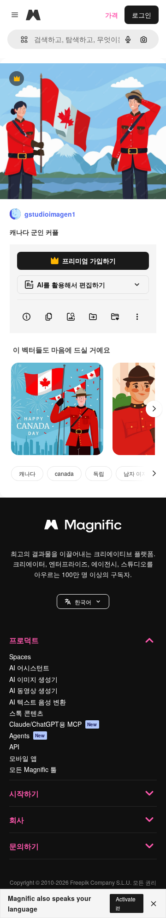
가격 (111, 14)
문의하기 (24, 846)
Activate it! (126, 903)
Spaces (20, 656)
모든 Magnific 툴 (33, 769)
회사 (16, 820)
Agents (27, 735)
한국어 (83, 602)
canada (64, 473)
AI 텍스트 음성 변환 (37, 701)
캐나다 (27, 473)
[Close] (153, 903)
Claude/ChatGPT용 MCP (53, 724)
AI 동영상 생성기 (33, 690)
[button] (83, 601)
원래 (53, 79)
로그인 (141, 14)
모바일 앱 (23, 758)
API (14, 746)
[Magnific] (83, 527)
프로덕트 (24, 640)
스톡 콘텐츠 (26, 712)
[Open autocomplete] (20, 39)
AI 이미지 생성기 (33, 679)
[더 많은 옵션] (137, 316)
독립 (98, 473)
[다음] (154, 409)
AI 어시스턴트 (29, 667)
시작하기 (24, 793)
